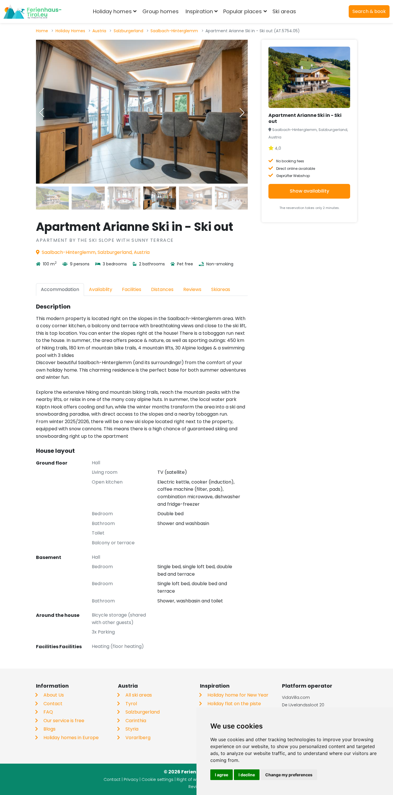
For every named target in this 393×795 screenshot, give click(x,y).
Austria (99, 31)
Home (42, 31)
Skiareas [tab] (220, 289)
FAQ (48, 712)
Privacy (131, 779)
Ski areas (284, 11)
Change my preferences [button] (288, 774)
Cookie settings (157, 779)
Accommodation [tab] (60, 289)
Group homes (160, 11)
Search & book (369, 11)
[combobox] (309, 11)
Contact (52, 703)
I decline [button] (247, 774)
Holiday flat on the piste (234, 703)
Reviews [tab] (192, 289)
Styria (131, 729)
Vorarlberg (137, 737)
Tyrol (131, 703)
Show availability (309, 191)
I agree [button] (221, 774)
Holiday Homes (70, 31)
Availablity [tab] (100, 289)
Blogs (49, 729)
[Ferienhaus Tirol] (32, 11)
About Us (53, 695)
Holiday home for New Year (237, 695)
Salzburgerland (128, 31)
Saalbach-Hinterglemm (174, 31)
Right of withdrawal (196, 779)
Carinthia (135, 720)
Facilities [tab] (131, 289)
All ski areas (138, 695)
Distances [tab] (162, 289)
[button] (242, 113)
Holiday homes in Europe (71, 737)
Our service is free (63, 720)
